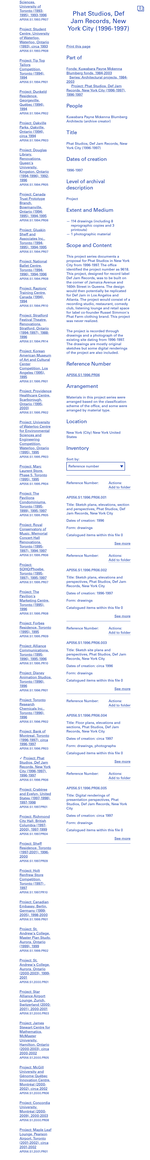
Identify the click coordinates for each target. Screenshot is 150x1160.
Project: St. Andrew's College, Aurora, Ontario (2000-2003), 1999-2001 (35, 969)
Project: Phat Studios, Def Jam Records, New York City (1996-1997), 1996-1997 (35, 767)
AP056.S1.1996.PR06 (83, 375)
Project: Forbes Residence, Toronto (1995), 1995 (35, 628)
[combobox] (95, 466)
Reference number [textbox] (83, 466)
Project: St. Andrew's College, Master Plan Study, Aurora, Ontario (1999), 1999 (35, 938)
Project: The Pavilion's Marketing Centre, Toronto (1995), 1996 (34, 600)
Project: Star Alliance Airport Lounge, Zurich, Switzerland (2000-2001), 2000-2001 (35, 1000)
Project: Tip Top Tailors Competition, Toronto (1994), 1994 (32, 69)
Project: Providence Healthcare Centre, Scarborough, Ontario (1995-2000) (36, 400)
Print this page (78, 47)
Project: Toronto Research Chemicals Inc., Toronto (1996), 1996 (33, 709)
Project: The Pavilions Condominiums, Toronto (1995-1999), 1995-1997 (33, 502)
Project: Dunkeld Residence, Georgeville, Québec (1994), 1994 (33, 100)
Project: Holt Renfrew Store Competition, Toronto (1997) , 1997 (32, 879)
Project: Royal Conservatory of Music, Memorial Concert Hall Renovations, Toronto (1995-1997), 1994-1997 (33, 538)
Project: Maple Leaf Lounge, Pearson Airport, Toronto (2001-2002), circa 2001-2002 (35, 1138)
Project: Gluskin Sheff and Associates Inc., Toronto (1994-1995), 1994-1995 (33, 239)
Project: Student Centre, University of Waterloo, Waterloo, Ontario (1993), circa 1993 (34, 38)
